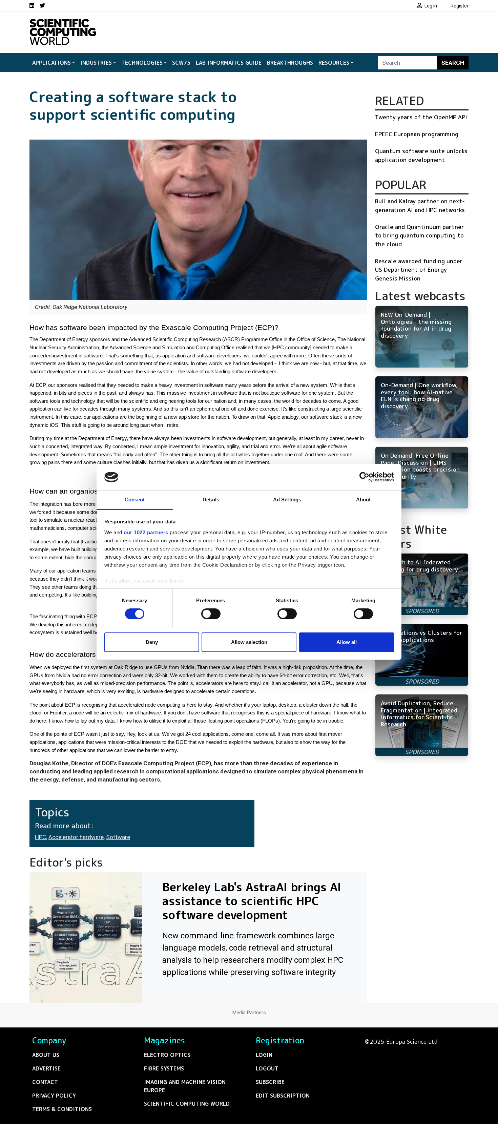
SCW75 (181, 62)
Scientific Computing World (187, 1103)
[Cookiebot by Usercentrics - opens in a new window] (364, 477)
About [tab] (363, 499)
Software (118, 837)
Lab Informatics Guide (229, 62)
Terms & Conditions (62, 1109)
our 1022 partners (146, 532)
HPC (40, 837)
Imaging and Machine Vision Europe (185, 1086)
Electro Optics (167, 1055)
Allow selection (249, 642)
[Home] (62, 23)
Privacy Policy (54, 1095)
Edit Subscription (283, 1095)
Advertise (46, 1068)
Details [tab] (211, 499)
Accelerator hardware (76, 837)
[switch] (211, 613)
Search (452, 62)
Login (264, 1055)
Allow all (346, 642)
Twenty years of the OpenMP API (421, 117)
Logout (267, 1068)
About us (45, 1055)
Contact (45, 1082)
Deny (152, 642)
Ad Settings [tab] (287, 499)
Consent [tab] (135, 499)
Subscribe (270, 1082)
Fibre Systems (164, 1068)
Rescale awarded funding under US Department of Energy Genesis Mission (419, 269)
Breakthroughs (290, 62)
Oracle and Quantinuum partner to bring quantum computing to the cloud (419, 235)
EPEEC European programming (416, 134)
